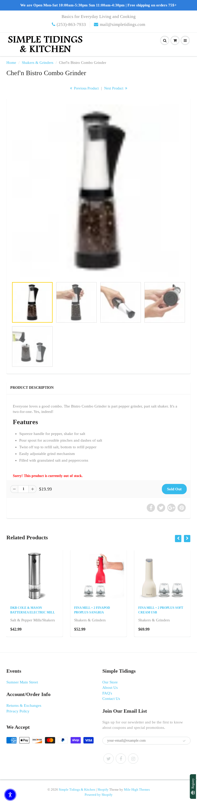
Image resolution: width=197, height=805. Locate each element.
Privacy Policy (17, 711)
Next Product (114, 88)
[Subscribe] (184, 741)
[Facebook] (121, 758)
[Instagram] (133, 758)
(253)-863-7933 (71, 24)
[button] (10, 795)
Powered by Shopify (99, 795)
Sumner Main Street (22, 682)
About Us (110, 687)
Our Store (110, 682)
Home (11, 63)
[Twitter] (108, 758)
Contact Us (111, 699)
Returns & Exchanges (23, 705)
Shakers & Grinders (37, 63)
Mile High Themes (137, 789)
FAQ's (107, 693)
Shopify (103, 789)
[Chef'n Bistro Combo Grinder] (98, 191)
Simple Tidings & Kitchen (77, 789)
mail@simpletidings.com (122, 24)
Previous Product (86, 88)
